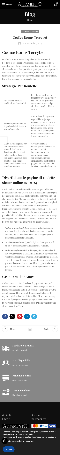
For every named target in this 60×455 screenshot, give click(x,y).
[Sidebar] (3, 140)
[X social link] (12, 316)
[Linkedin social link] (27, 316)
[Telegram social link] (34, 316)
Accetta (9, 449)
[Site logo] (30, 4)
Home (30, 20)
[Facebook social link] (5, 316)
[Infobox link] (30, 348)
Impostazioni (27, 441)
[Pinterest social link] (20, 316)
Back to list (30, 329)
